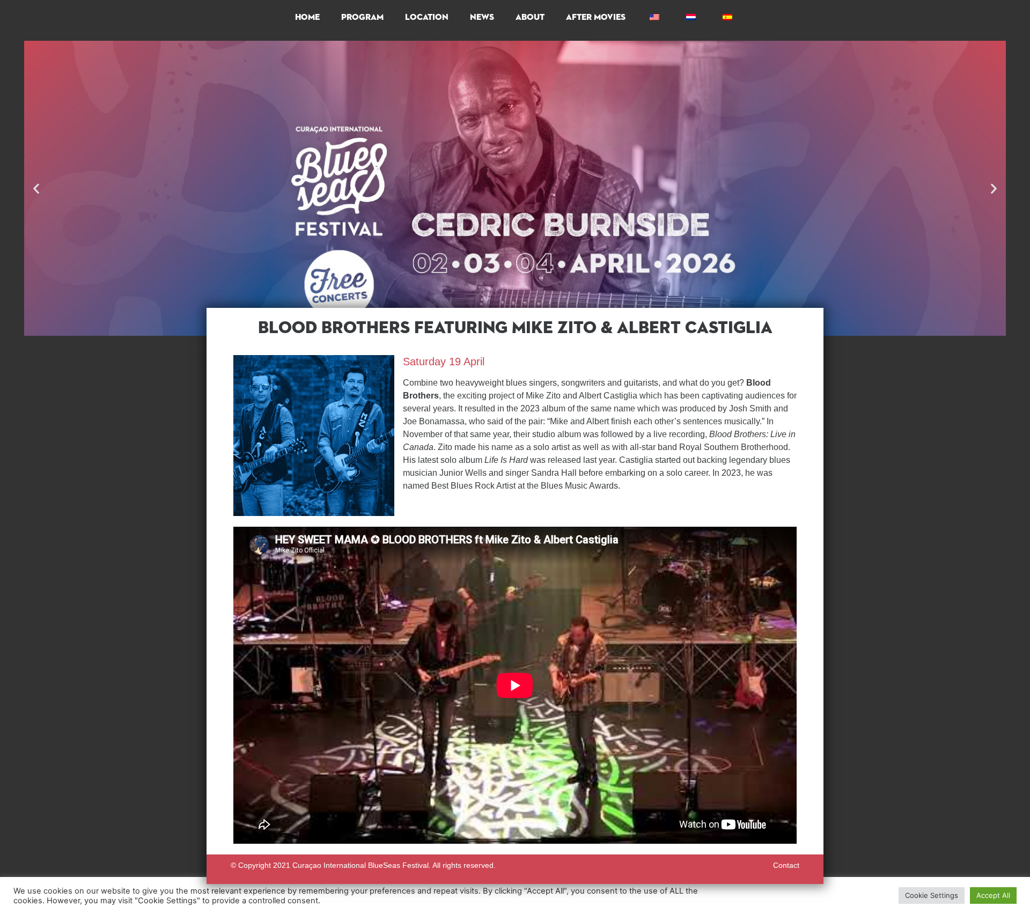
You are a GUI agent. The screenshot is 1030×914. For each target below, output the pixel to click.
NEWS (482, 17)
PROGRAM (362, 17)
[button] (36, 188)
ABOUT (530, 17)
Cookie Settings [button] (931, 895)
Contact (786, 865)
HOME (307, 17)
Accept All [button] (993, 895)
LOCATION (426, 17)
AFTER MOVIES (596, 17)
